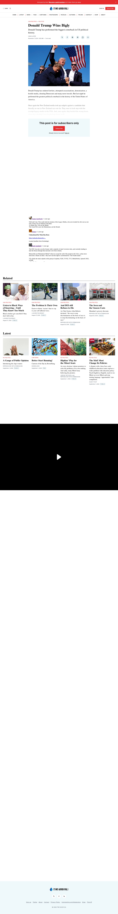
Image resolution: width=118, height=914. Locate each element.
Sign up (28, 902)
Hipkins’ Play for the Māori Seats (68, 362)
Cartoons (43, 14)
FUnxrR (89, 902)
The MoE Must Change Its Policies (98, 362)
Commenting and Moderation (71, 902)
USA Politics (32, 21)
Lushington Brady (9, 318)
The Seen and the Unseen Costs (97, 306)
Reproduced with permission (70, 322)
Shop (96, 14)
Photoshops (53, 14)
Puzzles (63, 14)
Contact (89, 14)
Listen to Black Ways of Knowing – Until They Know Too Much (13, 308)
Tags (35, 14)
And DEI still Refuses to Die (67, 306)
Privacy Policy (55, 902)
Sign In (101, 8)
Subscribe (110, 8)
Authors (72, 14)
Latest (21, 14)
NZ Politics (7, 357)
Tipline (80, 14)
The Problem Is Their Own (44, 305)
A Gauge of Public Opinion (16, 360)
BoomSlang (35, 366)
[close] (115, 2)
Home (14, 14)
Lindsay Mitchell (66, 375)
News (28, 14)
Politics (41, 21)
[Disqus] (59, 189)
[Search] (10, 8)
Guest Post (93, 382)
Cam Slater (32, 36)
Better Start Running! (42, 360)
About (103, 14)
